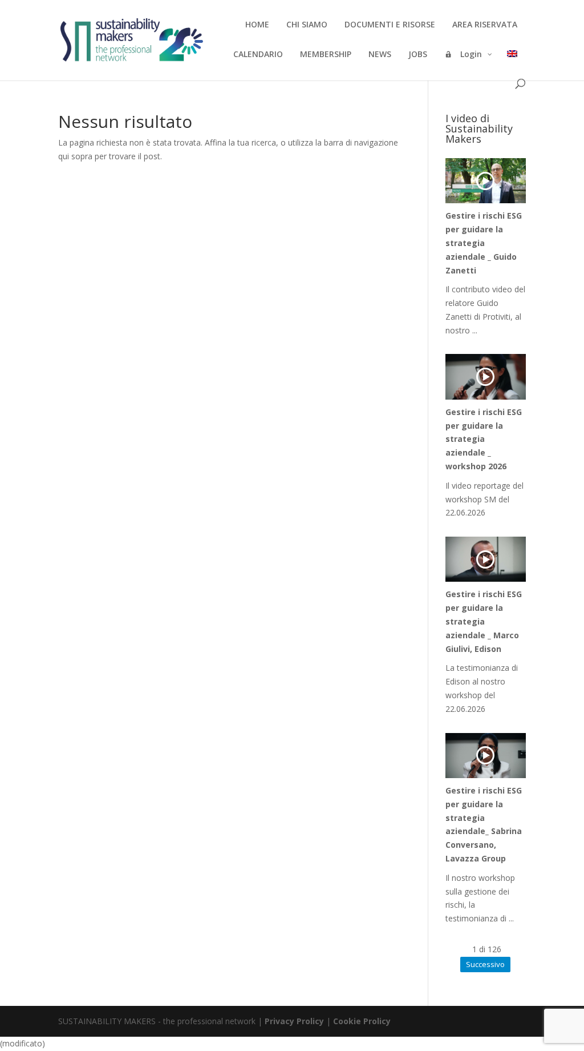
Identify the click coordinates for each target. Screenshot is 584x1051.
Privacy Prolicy (294, 1021)
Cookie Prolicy (362, 1021)
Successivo (485, 964)
